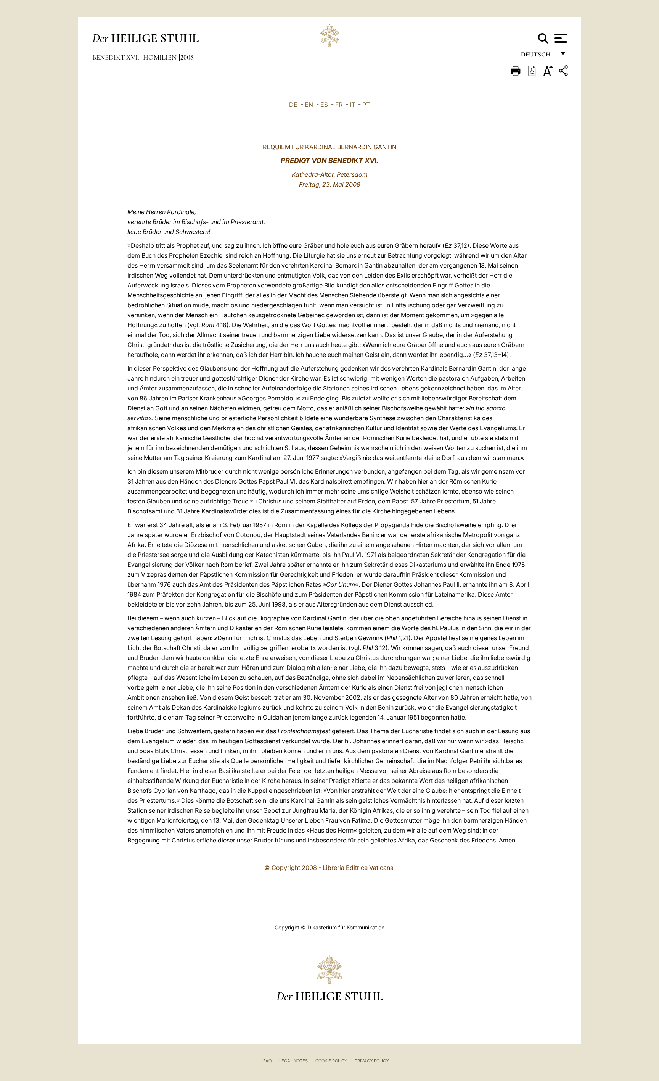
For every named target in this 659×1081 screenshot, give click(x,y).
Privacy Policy (372, 1060)
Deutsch (538, 56)
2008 (187, 57)
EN (309, 104)
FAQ (267, 1060)
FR (338, 104)
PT (366, 104)
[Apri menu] (559, 38)
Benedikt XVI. (116, 57)
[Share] (564, 72)
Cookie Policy (331, 1060)
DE (293, 104)
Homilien (160, 57)
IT (352, 104)
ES (324, 104)
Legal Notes (293, 1060)
